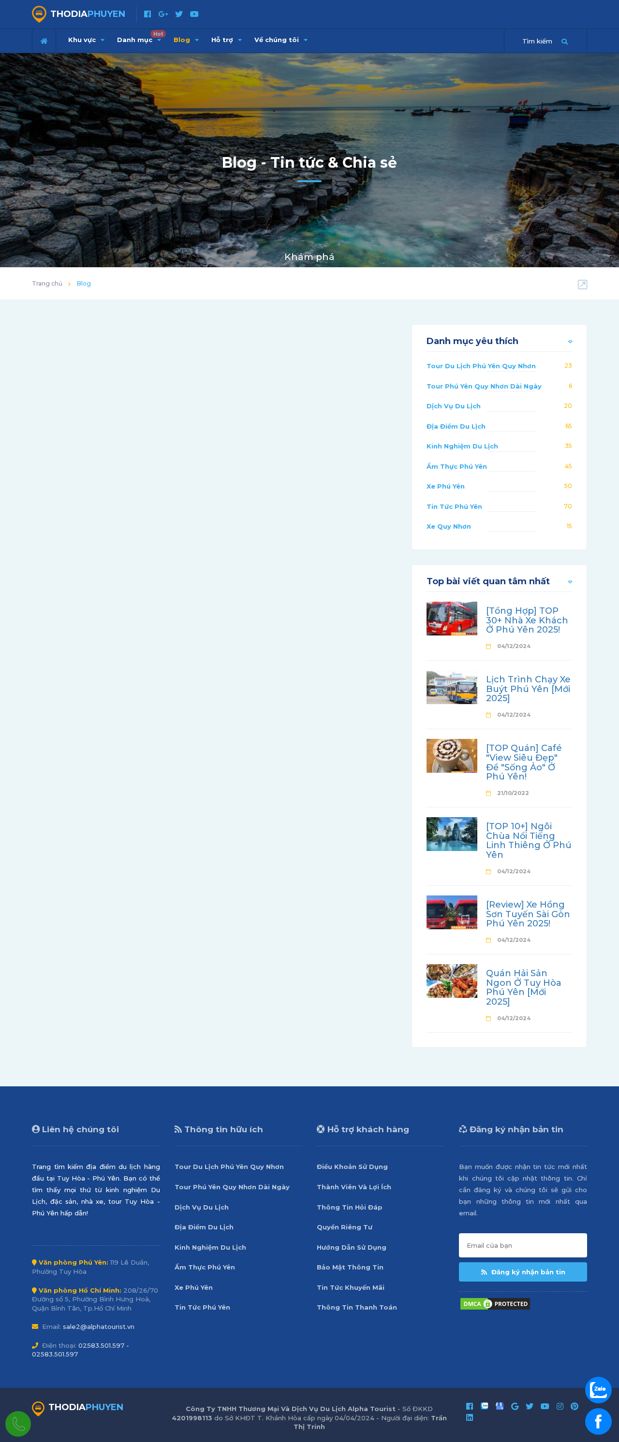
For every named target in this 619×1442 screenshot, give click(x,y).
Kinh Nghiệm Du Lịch (462, 446)
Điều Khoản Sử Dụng (352, 1166)
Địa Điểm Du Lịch (456, 426)
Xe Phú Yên (446, 486)
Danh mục (140, 37)
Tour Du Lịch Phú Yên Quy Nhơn (481, 366)
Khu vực (83, 39)
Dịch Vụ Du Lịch (454, 406)
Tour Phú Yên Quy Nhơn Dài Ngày (484, 386)
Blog (183, 39)
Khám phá (309, 256)
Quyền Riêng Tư (344, 1227)
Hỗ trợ (223, 39)
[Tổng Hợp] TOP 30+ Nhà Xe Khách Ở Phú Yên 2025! (527, 620)
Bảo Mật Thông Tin (350, 1267)
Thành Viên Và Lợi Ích (354, 1187)
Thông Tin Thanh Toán (357, 1307)
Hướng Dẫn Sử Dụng (351, 1247)
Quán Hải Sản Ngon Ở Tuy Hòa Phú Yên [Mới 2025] (523, 987)
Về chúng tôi (277, 39)
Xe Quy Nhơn (449, 526)
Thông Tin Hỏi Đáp (350, 1207)
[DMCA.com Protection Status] (495, 1303)
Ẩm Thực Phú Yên (457, 466)
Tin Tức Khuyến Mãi (350, 1287)
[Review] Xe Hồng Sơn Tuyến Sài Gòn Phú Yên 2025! (528, 914)
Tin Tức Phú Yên (454, 506)
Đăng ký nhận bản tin (527, 1272)
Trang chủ (47, 283)
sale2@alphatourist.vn (98, 1326)
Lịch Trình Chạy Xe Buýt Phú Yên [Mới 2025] (528, 689)
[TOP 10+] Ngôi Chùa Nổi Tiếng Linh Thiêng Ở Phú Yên (529, 840)
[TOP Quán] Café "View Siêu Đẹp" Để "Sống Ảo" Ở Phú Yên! (524, 762)
